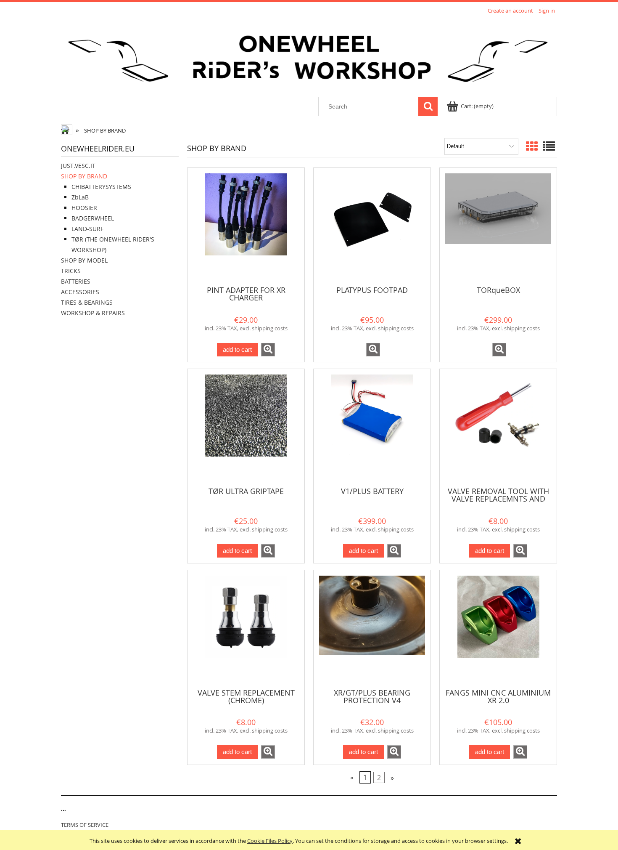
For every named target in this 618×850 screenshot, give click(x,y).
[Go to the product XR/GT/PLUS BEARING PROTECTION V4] (372, 628)
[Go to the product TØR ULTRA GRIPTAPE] (246, 427)
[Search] (428, 106)
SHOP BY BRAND (84, 176)
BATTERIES (75, 281)
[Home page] (309, 56)
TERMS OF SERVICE (84, 825)
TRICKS (71, 271)
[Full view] (549, 146)
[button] (268, 349)
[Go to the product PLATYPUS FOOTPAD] (372, 226)
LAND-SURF (87, 229)
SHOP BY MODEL (84, 260)
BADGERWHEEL (92, 218)
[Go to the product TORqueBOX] (498, 226)
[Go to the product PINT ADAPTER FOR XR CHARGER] (246, 226)
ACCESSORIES (80, 292)
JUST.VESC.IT (78, 166)
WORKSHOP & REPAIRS (93, 313)
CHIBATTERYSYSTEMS (101, 187)
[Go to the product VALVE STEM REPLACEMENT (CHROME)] (246, 628)
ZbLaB (80, 197)
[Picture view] (532, 146)
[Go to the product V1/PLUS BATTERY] (372, 427)
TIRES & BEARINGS (87, 302)
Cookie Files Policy (270, 841)
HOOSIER (84, 208)
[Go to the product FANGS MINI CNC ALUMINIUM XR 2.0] (498, 628)
